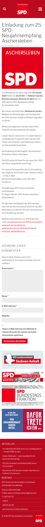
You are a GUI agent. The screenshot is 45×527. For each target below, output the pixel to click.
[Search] (4, 9)
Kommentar (8, 268)
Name (5, 296)
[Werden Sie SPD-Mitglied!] (22, 420)
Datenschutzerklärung (15, 509)
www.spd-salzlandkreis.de (13, 231)
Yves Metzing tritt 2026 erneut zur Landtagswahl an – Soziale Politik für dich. (22, 450)
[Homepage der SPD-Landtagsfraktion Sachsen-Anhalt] (22, 377)
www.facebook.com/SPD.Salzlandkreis (19, 228)
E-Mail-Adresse (9, 306)
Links (5, 501)
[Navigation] (40, 9)
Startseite (8, 497)
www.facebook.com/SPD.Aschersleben (24, 222)
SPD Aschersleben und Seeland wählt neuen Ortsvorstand (19, 464)
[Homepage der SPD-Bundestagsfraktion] (22, 395)
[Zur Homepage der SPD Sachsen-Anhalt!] (22, 359)
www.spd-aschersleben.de (13, 225)
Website (5, 316)
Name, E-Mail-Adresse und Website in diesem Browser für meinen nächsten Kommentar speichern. (19, 332)
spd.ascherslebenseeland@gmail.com (21, 493)
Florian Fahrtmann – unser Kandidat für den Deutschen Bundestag (18, 457)
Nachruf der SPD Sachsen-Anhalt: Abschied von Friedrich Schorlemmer (20, 471)
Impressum (8, 505)
